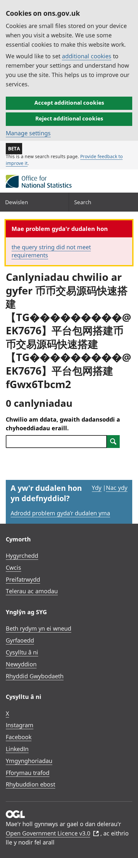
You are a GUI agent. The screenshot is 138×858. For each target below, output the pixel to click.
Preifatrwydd (23, 579)
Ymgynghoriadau (29, 761)
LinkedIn (17, 749)
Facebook (18, 737)
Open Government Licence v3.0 (48, 833)
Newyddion (21, 664)
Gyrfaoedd (20, 640)
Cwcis (13, 567)
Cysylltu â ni (22, 652)
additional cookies (86, 56)
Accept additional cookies (69, 102)
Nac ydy (116, 487)
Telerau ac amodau (32, 591)
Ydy (96, 487)
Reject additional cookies (69, 118)
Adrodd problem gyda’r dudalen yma (60, 513)
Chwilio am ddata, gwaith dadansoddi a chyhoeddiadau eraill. (63, 423)
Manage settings (28, 133)
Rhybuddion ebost (30, 784)
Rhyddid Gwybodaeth (35, 676)
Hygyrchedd (22, 555)
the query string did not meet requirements (51, 251)
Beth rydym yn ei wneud (38, 628)
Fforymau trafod (27, 773)
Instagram (19, 725)
